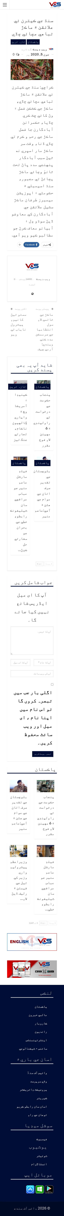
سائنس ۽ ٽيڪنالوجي (33, 1048)
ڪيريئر (41, 1098)
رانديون (41, 1031)
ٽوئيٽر (41, 1156)
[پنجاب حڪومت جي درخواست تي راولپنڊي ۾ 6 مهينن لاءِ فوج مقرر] (45, 786)
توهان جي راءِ (37, 1114)
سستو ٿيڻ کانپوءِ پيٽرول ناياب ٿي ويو (18, 324)
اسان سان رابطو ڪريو (32, 1106)
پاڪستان (33, 42)
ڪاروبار (41, 1023)
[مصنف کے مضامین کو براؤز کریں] (32, 266)
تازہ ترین (18, 42)
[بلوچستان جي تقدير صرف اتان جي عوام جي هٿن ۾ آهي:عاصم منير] (18, 786)
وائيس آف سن (38, 1073)
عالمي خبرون (38, 1015)
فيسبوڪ (41, 1139)
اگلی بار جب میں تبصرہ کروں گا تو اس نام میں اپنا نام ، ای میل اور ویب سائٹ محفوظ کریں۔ (33, 717)
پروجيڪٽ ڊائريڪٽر (33, 1089)
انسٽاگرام (39, 1164)
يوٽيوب (38, 1146)
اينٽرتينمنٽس (36, 1040)
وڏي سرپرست (38, 1081)
